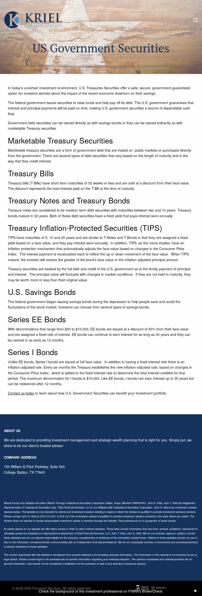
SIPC (143, 503)
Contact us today (21, 393)
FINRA (135, 503)
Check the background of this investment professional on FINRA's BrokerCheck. (101, 591)
